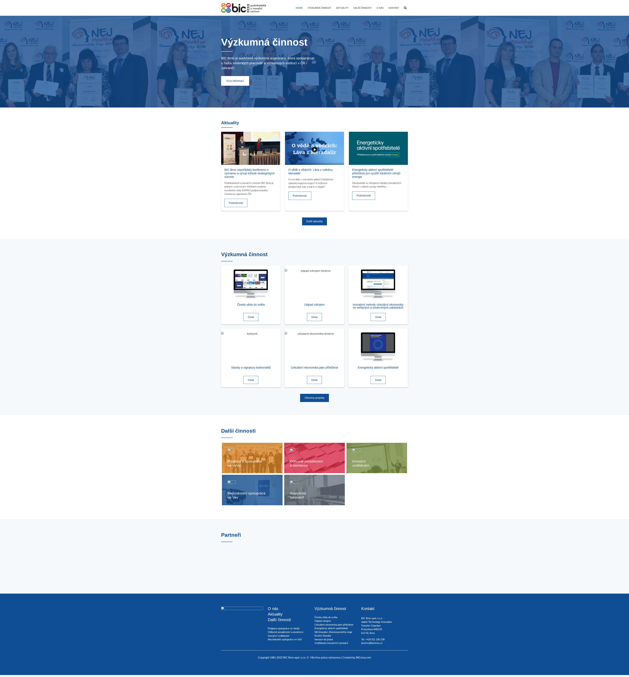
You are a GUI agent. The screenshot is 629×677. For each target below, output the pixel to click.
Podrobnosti (236, 203)
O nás (380, 8)
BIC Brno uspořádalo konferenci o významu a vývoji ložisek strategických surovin (249, 173)
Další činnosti (362, 8)
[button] (405, 7)
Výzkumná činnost (319, 8)
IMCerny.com (363, 657)
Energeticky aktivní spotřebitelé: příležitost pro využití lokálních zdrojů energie (376, 173)
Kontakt (394, 8)
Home (299, 8)
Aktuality (342, 8)
